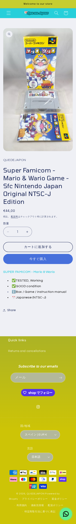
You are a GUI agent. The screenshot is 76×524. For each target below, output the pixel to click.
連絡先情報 (37, 505)
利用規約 (22, 505)
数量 (6, 223)
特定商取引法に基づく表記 (40, 512)
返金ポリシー (59, 499)
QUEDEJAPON (35, 494)
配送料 (14, 217)
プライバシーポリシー (35, 499)
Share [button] (11, 310)
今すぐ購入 (38, 259)
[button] (8, 13)
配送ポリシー (55, 505)
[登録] (60, 378)
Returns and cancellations (27, 351)
